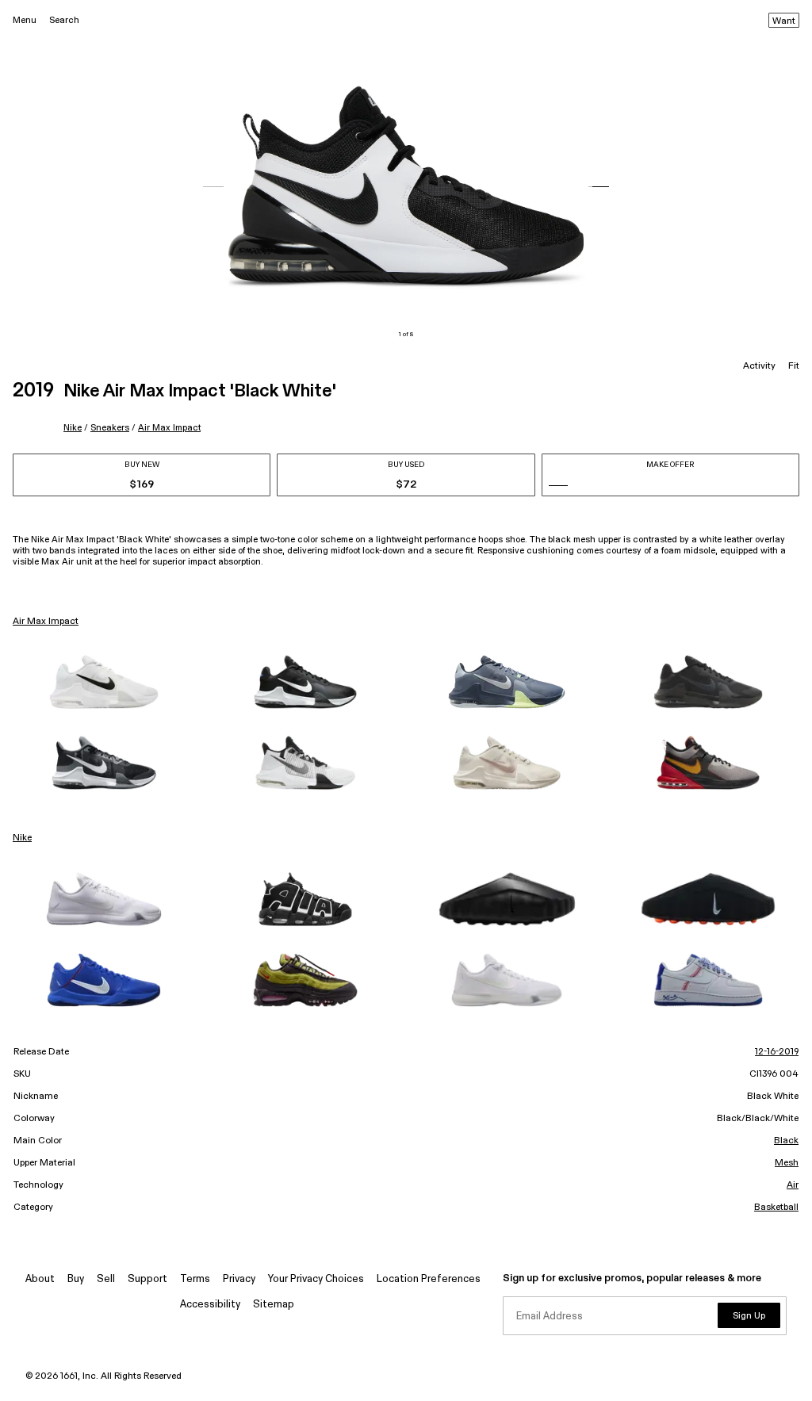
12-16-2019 (777, 1052)
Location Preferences (429, 1279)
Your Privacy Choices (316, 1279)
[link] (104, 682)
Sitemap (273, 1305)
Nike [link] (22, 838)
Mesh (787, 1163)
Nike (72, 427)
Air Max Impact (169, 427)
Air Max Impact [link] (46, 621)
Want (783, 21)
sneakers (109, 427)
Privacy (239, 1279)
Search (64, 20)
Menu (24, 20)
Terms (195, 1279)
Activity (759, 366)
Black (786, 1141)
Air (793, 1185)
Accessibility (210, 1305)
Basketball (776, 1207)
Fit (793, 366)
